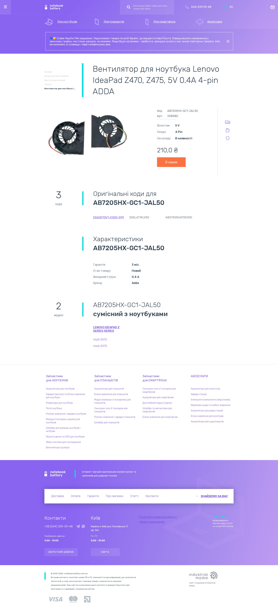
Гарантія (93, 496)
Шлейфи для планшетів (106, 422)
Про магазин (114, 496)
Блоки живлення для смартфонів (160, 417)
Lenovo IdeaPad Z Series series (106, 329)
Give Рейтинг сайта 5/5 (225, 516)
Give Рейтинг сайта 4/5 (222, 516)
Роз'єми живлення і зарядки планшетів (114, 417)
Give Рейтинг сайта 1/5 (213, 516)
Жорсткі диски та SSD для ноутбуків (65, 436)
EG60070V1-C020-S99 (108, 217)
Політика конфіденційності (158, 517)
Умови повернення (152, 522)
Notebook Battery (55, 474)
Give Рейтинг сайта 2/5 (216, 516)
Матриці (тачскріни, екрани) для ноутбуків (63, 421)
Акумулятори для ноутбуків (60, 388)
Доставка (57, 496)
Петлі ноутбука (54, 408)
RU (231, 7)
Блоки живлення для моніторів (207, 416)
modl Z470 (100, 339)
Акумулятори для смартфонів (158, 397)
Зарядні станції (199, 394)
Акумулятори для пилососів (205, 388)
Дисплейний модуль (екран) (157, 403)
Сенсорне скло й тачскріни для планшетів (111, 410)
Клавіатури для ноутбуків (59, 403)
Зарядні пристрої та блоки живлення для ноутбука (65, 396)
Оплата (75, 496)
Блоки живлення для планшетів (111, 394)
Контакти (152, 496)
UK (225, 7)
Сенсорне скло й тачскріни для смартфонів (159, 390)
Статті (134, 496)
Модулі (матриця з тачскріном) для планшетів (112, 401)
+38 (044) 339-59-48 (58, 526)
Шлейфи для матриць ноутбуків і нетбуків (63, 430)
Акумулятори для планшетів (109, 388)
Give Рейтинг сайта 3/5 (219, 516)
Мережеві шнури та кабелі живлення (210, 405)
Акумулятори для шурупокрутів (207, 421)
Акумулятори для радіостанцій (207, 410)
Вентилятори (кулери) (58, 447)
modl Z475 (100, 346)
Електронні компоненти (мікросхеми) (210, 399)
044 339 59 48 (201, 7)
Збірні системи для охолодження (63, 442)
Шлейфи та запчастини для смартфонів (157, 410)
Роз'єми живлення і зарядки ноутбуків (66, 413)
